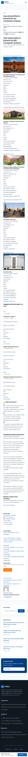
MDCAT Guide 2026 (15, 734)
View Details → (7, 338)
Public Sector (16, 707)
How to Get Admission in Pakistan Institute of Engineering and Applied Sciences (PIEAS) (12, 539)
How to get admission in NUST (11, 532)
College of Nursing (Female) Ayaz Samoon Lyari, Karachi (12, 631)
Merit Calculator (4, 732)
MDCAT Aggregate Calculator (15, 732)
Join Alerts (8, 669)
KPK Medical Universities (6, 707)
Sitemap (21, 749)
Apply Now (21, 754)
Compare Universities (6, 734)
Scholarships (24, 734)
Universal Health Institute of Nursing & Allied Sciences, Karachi (13, 623)
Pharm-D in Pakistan (16, 720)
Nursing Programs (7, 723)
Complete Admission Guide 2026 (11, 103)
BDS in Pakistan (16, 718)
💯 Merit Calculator (8, 517)
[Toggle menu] (25, 2)
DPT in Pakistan (6, 720)
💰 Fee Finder (6, 520)
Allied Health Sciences (18, 723)
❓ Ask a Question (8, 524)
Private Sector (22, 707)
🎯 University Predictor (9, 519)
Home (4, 24)
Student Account (5, 737)
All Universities (4, 709)
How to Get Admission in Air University (13, 547)
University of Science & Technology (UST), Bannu (12, 647)
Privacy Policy (8, 749)
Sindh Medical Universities (20, 704)
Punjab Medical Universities (7, 704)
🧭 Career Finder (7, 522)
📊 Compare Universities (9, 515)
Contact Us (8, 570)
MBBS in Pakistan (7, 718)
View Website (7, 596)
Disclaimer (15, 749)
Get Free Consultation (9, 505)
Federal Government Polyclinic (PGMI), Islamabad (13, 639)
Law (4, 13)
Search (21, 610)
